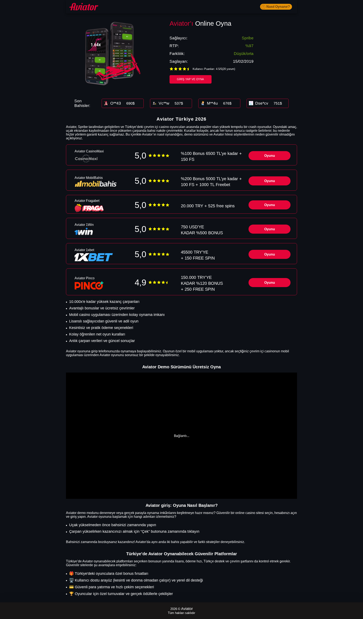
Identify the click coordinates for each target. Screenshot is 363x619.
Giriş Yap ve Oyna (190, 79)
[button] (355, 595)
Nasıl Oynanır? (278, 6)
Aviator (187, 609)
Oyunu (269, 155)
